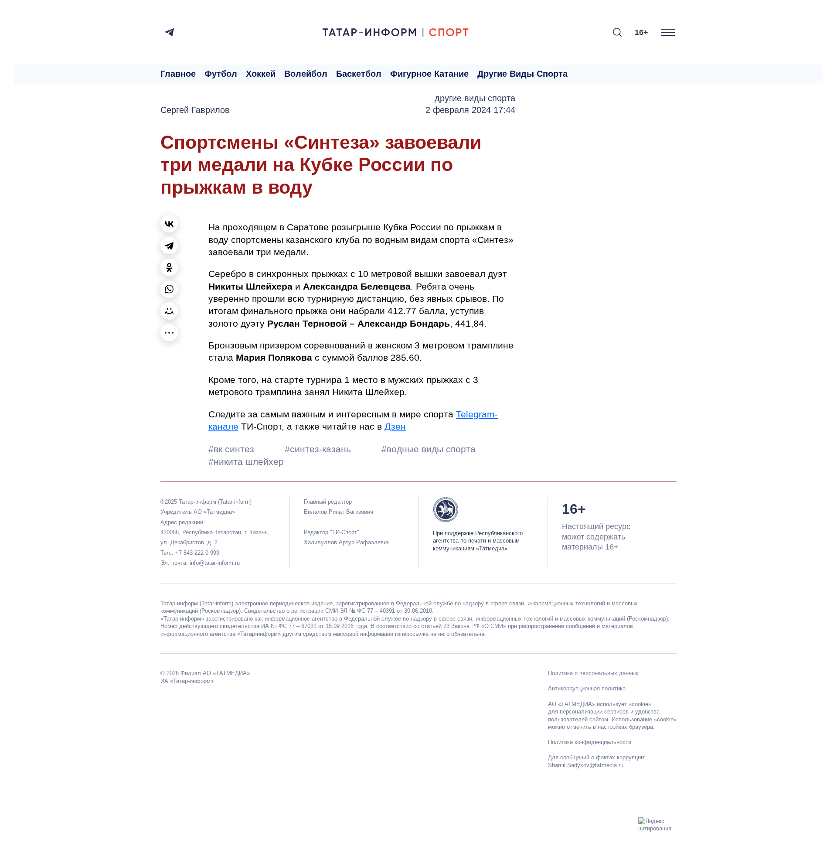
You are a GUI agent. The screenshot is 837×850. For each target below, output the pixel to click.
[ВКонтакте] (169, 223)
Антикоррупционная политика (587, 688)
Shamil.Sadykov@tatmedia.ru (585, 765)
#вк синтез (232, 449)
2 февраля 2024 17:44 (470, 110)
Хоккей (261, 74)
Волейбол (305, 74)
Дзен (395, 426)
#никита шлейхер (246, 462)
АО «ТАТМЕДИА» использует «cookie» (599, 704)
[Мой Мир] (169, 311)
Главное (178, 74)
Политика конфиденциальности (589, 742)
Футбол (220, 74)
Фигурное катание (429, 74)
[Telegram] (169, 32)
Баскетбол (358, 74)
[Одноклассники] (169, 267)
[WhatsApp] (169, 289)
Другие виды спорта (522, 74)
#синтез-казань (319, 449)
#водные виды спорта (428, 449)
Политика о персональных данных (593, 673)
